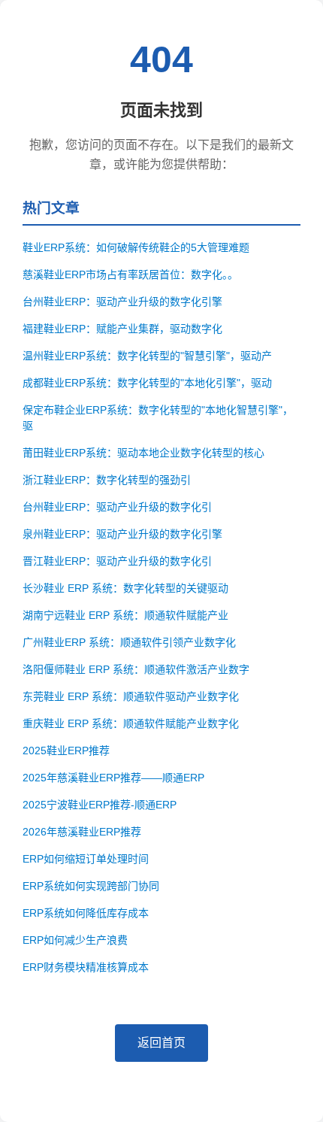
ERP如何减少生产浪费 (75, 940)
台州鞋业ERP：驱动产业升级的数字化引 (117, 507)
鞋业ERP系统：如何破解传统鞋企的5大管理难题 (136, 247)
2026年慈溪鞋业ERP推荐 (82, 832)
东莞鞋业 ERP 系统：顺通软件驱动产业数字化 (131, 696)
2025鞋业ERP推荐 (66, 750)
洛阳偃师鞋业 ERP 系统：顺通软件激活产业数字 (136, 669)
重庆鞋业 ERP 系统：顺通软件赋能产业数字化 (131, 723)
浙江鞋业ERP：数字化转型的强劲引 (107, 480)
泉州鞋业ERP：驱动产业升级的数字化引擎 (122, 534)
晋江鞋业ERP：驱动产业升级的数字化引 (117, 561)
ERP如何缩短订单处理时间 (86, 859)
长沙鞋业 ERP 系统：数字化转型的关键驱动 (125, 588)
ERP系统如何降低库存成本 (86, 913)
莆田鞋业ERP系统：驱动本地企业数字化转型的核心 (143, 453)
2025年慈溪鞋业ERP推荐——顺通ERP (113, 778)
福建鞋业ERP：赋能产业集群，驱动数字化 (122, 329)
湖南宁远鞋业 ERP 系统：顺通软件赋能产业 (125, 615)
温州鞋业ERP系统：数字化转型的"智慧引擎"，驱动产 (147, 356)
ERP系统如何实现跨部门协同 (91, 886)
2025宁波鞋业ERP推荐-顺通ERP (100, 805)
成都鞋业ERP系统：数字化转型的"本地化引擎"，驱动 (147, 383)
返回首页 (161, 1042)
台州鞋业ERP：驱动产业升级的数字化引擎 (122, 302)
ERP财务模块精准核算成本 (86, 967)
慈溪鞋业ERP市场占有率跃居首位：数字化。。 (130, 274)
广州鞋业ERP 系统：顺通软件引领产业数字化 (129, 642)
